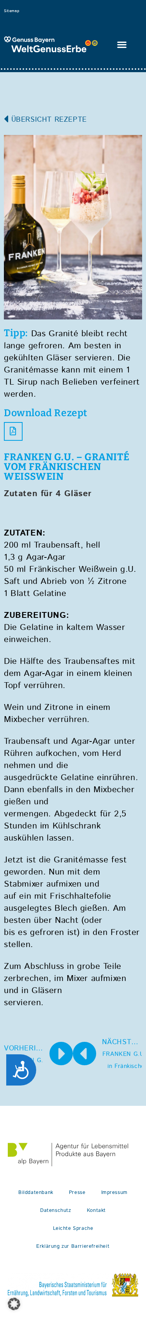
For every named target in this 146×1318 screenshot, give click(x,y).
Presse (77, 1192)
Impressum (114, 1192)
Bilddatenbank (35, 1192)
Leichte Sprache (73, 1228)
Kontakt (96, 1210)
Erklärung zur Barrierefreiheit (72, 1246)
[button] (122, 44)
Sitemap (11, 11)
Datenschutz (55, 1210)
